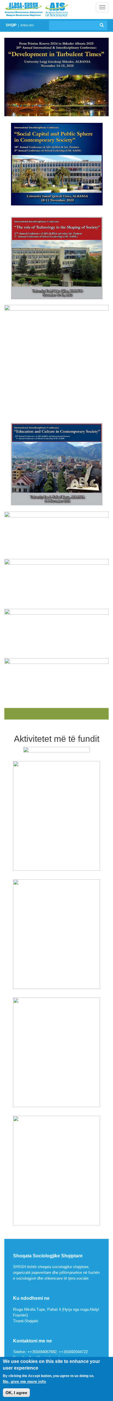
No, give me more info (24, 1381)
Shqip (11, 25)
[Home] (36, 9)
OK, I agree (16, 1392)
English (27, 25)
